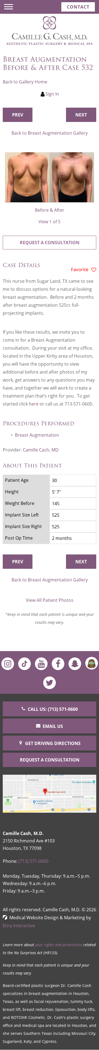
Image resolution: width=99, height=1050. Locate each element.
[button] (17, 115)
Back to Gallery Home (25, 82)
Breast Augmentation (37, 435)
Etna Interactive (19, 926)
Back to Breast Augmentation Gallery (50, 133)
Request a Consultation (49, 243)
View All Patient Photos (49, 600)
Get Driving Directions (53, 743)
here (33, 404)
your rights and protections (58, 944)
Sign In (52, 94)
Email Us (53, 726)
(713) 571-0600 (33, 861)
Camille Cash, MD (41, 450)
